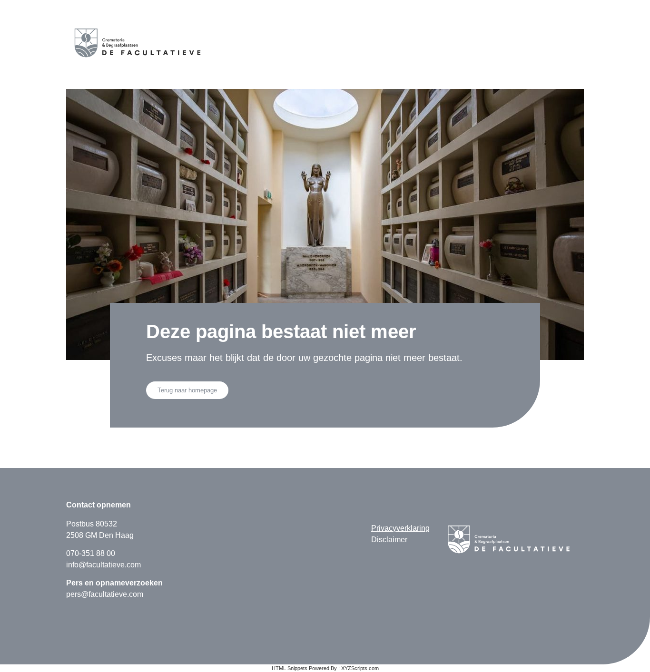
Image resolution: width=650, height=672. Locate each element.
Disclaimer (389, 540)
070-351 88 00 (90, 553)
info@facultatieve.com (103, 565)
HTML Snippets (289, 668)
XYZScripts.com (360, 668)
